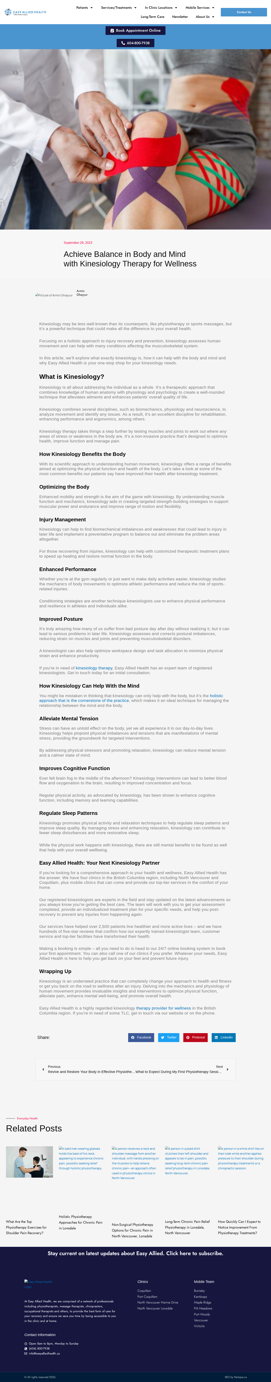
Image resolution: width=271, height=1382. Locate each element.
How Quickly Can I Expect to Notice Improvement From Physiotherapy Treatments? (239, 1227)
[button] (141, 1037)
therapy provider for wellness (163, 1008)
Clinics (142, 1282)
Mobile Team (204, 1282)
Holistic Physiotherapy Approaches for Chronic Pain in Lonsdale (80, 1222)
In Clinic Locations (158, 7)
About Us (202, 16)
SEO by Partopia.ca (236, 1377)
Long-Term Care (152, 16)
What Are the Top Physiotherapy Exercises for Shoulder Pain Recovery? (26, 1227)
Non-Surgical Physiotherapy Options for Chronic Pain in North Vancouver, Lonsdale (132, 1230)
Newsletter (180, 16)
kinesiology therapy (94, 668)
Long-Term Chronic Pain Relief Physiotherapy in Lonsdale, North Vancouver (187, 1227)
